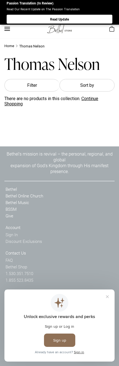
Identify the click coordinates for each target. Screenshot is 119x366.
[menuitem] (112, 29)
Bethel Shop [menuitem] (16, 267)
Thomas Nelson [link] (32, 46)
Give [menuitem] (9, 215)
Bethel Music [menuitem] (17, 202)
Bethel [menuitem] (11, 189)
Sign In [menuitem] (12, 234)
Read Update (59, 19)
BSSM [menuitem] (11, 209)
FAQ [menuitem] (9, 260)
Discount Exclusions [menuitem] (24, 241)
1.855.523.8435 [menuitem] (19, 280)
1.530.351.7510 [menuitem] (19, 273)
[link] (59, 28)
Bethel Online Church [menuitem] (24, 196)
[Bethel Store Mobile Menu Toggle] (7, 29)
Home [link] (9, 46)
